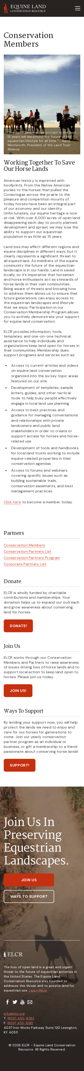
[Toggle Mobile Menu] (77, 8)
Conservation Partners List (27, 551)
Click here (12, 502)
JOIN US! (18, 690)
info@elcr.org (14, 1014)
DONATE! (18, 625)
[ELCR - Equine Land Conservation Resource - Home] (25, 8)
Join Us (29, 880)
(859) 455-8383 (20, 1018)
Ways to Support (29, 896)
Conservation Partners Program (32, 557)
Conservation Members (24, 545)
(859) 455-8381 (20, 1023)
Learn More (38, 990)
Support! (19, 765)
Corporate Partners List (25, 564)
